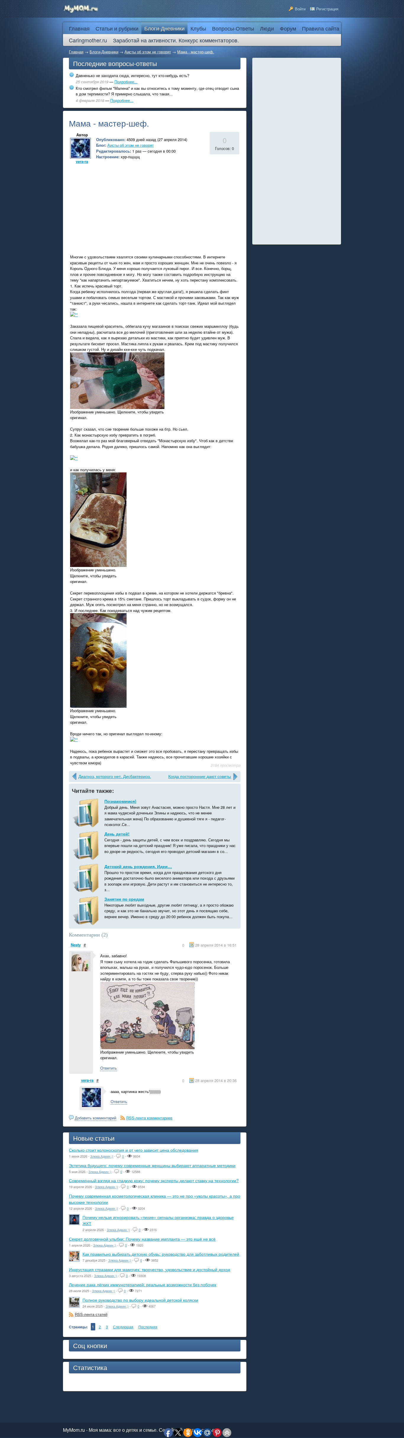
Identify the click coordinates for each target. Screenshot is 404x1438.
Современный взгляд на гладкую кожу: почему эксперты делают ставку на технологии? (154, 1180)
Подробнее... (126, 81)
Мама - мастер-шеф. (195, 52)
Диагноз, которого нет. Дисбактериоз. (114, 776)
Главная (76, 52)
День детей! (117, 834)
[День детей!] (86, 845)
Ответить (108, 1068)
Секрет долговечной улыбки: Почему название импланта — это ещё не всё (142, 1239)
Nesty (76, 945)
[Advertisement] (118, 206)
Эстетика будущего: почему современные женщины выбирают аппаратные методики (152, 1165)
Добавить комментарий (95, 1118)
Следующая (123, 1326)
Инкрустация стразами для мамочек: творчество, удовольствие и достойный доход (149, 1269)
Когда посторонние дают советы (199, 776)
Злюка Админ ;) (101, 1156)
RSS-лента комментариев (149, 1118)
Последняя (147, 1326)
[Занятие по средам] (86, 911)
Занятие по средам (124, 899)
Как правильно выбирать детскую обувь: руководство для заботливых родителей (161, 1254)
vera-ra (82, 161)
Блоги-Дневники (104, 52)
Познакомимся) (120, 801)
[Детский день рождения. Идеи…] (86, 878)
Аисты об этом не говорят (148, 52)
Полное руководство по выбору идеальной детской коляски (140, 1300)
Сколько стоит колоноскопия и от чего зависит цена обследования (133, 1150)
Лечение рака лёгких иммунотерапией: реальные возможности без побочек (142, 1284)
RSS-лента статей (91, 1314)
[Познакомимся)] (86, 813)
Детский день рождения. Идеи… (138, 866)
